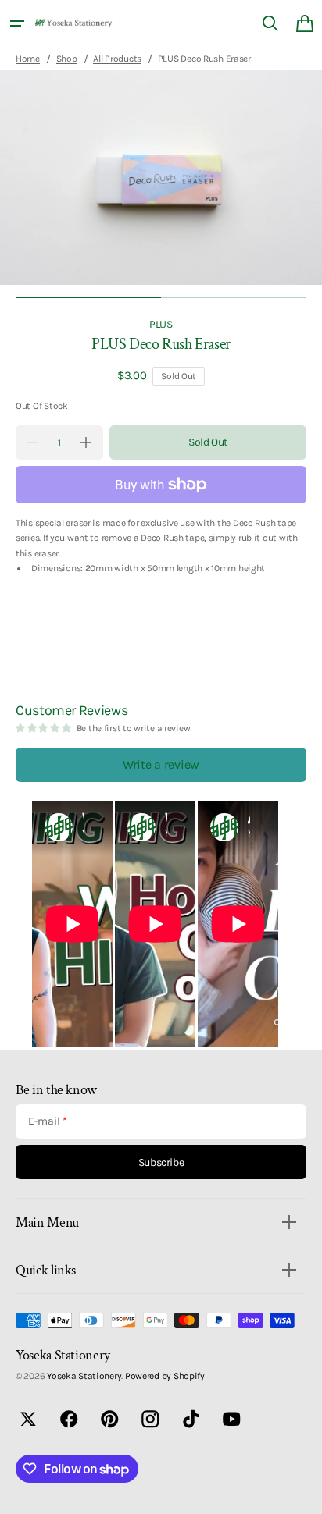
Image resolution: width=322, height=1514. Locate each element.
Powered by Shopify (165, 1375)
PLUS (161, 324)
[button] (17, 23)
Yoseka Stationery (84, 1375)
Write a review (161, 764)
